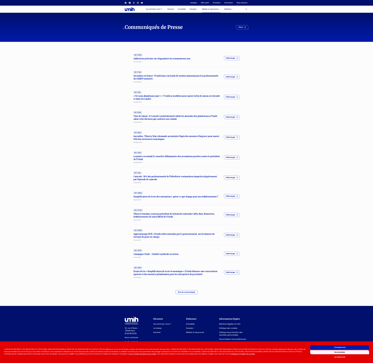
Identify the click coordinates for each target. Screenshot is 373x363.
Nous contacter (242, 3)
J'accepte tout (340, 347)
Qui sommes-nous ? (162, 324)
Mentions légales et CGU (229, 324)
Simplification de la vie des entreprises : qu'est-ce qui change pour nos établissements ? (175, 196)
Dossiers (189, 328)
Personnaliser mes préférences (232, 339)
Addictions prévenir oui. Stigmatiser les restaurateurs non (161, 58)
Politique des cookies (228, 328)
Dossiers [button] (193, 9)
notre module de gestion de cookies (142, 354)
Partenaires (228, 3)
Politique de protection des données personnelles (230, 333)
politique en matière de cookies (243, 354)
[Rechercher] (246, 9)
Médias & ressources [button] (210, 9)
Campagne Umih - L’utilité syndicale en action (156, 254)
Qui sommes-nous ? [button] (154, 9)
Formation (216, 3)
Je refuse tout (339, 357)
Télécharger (233, 58)
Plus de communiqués (186, 292)
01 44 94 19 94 (131, 333)
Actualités (182, 9)
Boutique (193, 3)
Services (170, 9)
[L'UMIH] (130, 9)
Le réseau (157, 328)
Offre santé (205, 3)
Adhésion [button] (228, 9)
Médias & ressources (195, 332)
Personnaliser (339, 352)
